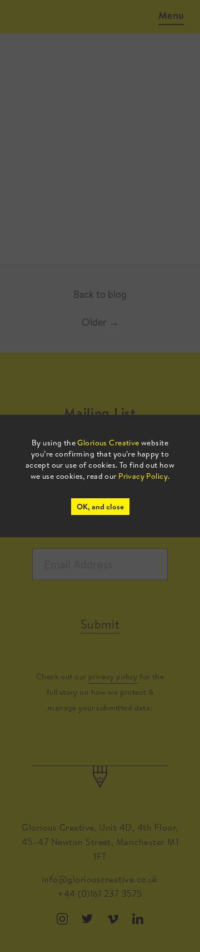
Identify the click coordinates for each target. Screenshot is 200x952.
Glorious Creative (108, 442)
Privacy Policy (143, 476)
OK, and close (100, 506)
